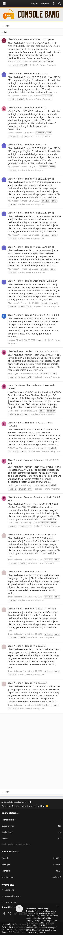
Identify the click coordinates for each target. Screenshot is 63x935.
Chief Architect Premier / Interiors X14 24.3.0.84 (33, 314)
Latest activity (11, 902)
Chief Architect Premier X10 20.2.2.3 (27, 571)
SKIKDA (11, 132)
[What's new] (54, 3)
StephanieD (56, 877)
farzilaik (11, 340)
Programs (51, 65)
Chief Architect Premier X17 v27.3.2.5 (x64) (31, 39)
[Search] (59, 3)
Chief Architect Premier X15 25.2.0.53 (28, 73)
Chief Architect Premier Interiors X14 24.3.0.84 (32, 280)
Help (42, 806)
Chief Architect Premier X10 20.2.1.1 (27, 645)
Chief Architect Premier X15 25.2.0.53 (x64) (31, 178)
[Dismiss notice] (57, 906)
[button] (4, 3)
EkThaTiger (13, 373)
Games (51, 414)
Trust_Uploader (15, 559)
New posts (9, 890)
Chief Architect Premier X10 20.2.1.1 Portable (32, 608)
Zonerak (11, 61)
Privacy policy (33, 806)
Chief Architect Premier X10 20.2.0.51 (28, 682)
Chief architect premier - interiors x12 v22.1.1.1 (33, 351)
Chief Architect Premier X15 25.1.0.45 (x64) (31, 246)
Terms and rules (19, 806)
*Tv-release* (13, 95)
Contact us (6, 806)
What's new (8, 884)
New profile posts (12, 896)
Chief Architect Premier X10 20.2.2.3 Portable (32, 534)
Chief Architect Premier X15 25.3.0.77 (28, 107)
